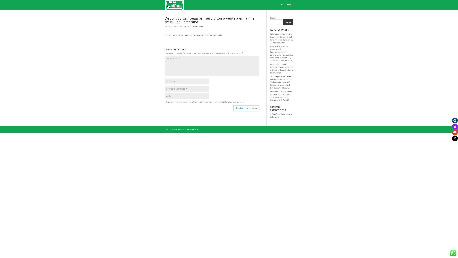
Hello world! (274, 117)
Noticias (289, 5)
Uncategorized (185, 26)
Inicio (281, 5)
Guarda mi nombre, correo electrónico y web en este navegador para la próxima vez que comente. (205, 102)
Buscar (273, 18)
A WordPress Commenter (280, 114)
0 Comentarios (198, 26)
